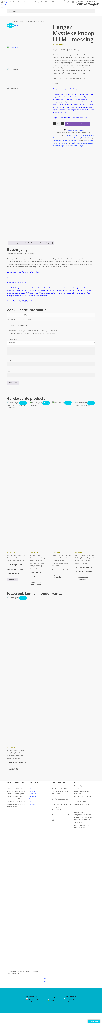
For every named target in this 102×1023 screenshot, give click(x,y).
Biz (30, 788)
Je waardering (12, 339)
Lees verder (13, 579)
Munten (67, 560)
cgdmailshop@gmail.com (82, 807)
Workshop (32, 799)
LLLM (85, 143)
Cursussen (33, 558)
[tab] (14, 243)
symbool (90, 143)
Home (9, 21)
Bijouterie (76, 135)
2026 (54, 555)
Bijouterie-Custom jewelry (61, 138)
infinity (76, 146)
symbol (86, 140)
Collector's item (75, 138)
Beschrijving (14, 243)
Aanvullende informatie (29, 243)
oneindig (66, 143)
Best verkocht (89, 135)
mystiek (72, 143)
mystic (63, 146)
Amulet (69, 135)
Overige (70, 140)
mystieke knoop (58, 143)
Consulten (32, 794)
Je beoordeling (12, 346)
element (70, 146)
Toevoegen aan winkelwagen (77, 124)
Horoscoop (33, 560)
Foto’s (31, 801)
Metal (91, 140)
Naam (9, 360)
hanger (81, 146)
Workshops (33, 568)
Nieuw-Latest (12, 560)
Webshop (15, 21)
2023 (8, 555)
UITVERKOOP (60, 555)
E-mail (9, 371)
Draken (83, 558)
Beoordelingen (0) (46, 243)
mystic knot (56, 146)
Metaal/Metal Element (60, 140)
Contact (32, 804)
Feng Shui (84, 138)
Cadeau (82, 135)
